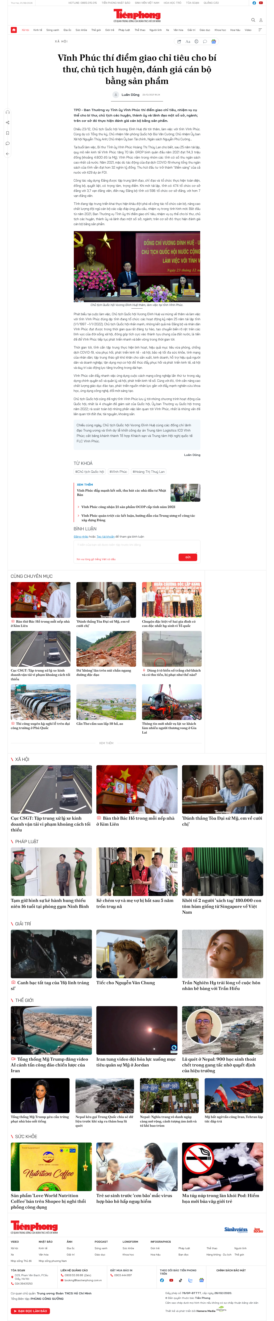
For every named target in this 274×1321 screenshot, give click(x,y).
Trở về (7, 154)
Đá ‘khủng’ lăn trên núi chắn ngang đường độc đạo (103, 672)
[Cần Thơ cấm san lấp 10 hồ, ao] (106, 702)
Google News (213, 41)
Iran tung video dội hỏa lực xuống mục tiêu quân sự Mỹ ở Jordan (136, 1062)
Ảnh (69, 1241)
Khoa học (220, 30)
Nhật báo (46, 1241)
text (188, 41)
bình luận (205, 41)
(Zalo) (87, 1275)
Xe (167, 30)
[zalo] (192, 1280)
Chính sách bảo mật (231, 1270)
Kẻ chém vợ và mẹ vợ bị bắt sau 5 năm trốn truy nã (135, 903)
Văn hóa (178, 30)
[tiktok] (182, 1280)
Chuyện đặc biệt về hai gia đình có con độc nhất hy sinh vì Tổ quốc (169, 623)
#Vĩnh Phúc (118, 471)
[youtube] (261, 3)
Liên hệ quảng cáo (74, 1270)
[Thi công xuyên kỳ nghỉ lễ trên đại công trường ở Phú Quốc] (40, 702)
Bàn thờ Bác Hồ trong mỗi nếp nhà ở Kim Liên (40, 623)
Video (248, 30)
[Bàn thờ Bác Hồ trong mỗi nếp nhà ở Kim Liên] (40, 600)
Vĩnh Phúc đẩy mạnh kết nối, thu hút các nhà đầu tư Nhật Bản (121, 492)
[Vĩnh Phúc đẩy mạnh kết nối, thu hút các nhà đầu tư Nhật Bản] (185, 493)
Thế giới (96, 30)
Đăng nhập (81, 536)
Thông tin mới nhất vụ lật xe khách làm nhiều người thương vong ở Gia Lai (169, 727)
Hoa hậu (235, 30)
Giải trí (191, 30)
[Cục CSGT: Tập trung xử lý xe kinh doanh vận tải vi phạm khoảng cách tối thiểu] (40, 649)
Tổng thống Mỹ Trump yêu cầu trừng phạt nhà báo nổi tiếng (40, 1119)
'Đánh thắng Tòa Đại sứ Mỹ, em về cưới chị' (103, 623)
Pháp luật (124, 30)
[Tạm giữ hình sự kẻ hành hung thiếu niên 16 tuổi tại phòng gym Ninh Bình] (51, 871)
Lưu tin (7, 133)
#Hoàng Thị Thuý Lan (149, 471)
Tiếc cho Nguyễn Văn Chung (125, 982)
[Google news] (203, 1280)
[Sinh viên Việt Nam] (236, 1230)
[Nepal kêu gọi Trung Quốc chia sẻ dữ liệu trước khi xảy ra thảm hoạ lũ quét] (104, 1095)
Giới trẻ (109, 30)
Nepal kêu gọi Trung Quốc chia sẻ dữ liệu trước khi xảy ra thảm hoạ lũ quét (104, 1121)
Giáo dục (205, 30)
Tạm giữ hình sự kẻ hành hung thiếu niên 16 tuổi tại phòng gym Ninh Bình (50, 903)
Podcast (101, 1241)
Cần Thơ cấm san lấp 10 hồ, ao (99, 723)
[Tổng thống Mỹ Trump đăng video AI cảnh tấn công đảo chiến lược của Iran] (51, 1030)
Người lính (156, 30)
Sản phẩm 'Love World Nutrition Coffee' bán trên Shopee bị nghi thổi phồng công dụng (48, 1201)
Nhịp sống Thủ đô (21, 1261)
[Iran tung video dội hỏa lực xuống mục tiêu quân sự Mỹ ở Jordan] (136, 1030)
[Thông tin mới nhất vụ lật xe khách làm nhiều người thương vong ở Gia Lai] (172, 702)
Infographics (161, 1241)
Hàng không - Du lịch (219, 1254)
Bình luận (7, 143)
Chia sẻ (7, 122)
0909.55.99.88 (74, 1275)
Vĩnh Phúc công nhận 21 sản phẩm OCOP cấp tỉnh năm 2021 (128, 507)
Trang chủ (14, 30)
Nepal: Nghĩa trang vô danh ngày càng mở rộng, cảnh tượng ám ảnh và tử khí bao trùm (168, 1121)
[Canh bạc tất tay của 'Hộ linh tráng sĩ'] (51, 954)
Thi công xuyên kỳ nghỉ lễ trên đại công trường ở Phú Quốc (40, 725)
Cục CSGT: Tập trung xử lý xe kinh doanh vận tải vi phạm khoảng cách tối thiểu (40, 674)
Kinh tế (38, 30)
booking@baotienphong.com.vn (83, 1280)
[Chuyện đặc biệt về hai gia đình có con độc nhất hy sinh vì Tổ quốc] (172, 600)
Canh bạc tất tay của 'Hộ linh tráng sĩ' (50, 985)
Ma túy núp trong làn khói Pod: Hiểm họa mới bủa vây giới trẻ (220, 1198)
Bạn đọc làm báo (32, 1311)
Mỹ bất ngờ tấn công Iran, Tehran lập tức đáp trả (234, 1119)
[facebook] (254, 3)
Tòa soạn (192, 2)
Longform (130, 1241)
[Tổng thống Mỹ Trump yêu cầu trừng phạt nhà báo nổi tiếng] (40, 1095)
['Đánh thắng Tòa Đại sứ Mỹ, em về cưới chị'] (106, 600)
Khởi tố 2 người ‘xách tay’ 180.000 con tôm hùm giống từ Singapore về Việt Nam (221, 906)
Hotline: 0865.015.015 (83, 2)
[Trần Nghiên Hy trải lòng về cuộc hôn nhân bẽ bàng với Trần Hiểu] (222, 954)
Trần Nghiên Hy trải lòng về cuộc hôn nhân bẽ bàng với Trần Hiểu (221, 985)
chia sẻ (179, 41)
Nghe (7, 112)
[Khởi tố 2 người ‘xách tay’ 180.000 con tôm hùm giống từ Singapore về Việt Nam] (222, 871)
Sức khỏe (81, 30)
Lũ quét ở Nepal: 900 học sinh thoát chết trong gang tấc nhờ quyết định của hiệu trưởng (219, 1065)
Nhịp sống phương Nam (53, 1261)
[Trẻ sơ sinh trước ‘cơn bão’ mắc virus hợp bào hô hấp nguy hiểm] (136, 1167)
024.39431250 (24, 1283)
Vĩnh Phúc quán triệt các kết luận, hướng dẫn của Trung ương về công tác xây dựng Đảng (138, 517)
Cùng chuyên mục (32, 576)
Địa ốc (67, 30)
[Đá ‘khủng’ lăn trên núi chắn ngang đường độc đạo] (106, 649)
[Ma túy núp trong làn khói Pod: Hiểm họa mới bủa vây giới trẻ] (222, 1167)
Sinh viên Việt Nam (147, 2)
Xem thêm (260, 30)
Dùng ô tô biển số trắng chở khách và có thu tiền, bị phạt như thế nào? (171, 672)
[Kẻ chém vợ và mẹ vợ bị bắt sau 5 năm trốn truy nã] (136, 871)
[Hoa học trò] (258, 1230)
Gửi (187, 557)
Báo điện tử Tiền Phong (137, 15)
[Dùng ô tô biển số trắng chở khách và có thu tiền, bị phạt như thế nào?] (172, 649)
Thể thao (140, 30)
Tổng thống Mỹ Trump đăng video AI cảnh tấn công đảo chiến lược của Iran (49, 1065)
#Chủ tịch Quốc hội (89, 471)
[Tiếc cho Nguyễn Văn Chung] (136, 954)
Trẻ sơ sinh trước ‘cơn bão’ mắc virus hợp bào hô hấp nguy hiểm (134, 1198)
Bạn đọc (184, 1254)
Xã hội (25, 30)
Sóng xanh (52, 30)
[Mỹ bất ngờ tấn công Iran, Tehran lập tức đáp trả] (234, 1095)
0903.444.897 (123, 1275)
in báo (196, 41)
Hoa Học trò (172, 2)
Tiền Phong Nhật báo (116, 2)
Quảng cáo (211, 2)
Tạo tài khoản (106, 536)
